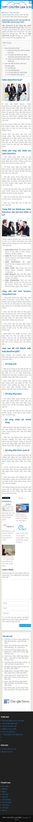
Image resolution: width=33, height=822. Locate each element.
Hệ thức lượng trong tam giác (13, 721)
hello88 (3, 775)
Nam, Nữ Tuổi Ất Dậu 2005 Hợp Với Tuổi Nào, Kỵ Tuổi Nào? (16, 646)
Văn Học (5, 808)
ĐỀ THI (4, 789)
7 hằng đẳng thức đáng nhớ (12, 734)
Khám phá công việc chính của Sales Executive (19, 51)
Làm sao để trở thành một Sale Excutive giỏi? (15, 65)
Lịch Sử (5, 797)
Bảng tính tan (7, 752)
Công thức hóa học (9, 749)
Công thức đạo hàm (9, 726)
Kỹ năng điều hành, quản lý (16, 74)
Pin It (21, 498)
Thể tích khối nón (8, 732)
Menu (31, 2)
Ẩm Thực (5, 786)
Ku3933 (3, 760)
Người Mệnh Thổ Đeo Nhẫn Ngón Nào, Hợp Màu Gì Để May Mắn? (16, 672)
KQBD (3, 756)
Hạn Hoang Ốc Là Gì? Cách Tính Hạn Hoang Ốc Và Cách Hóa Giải (16, 688)
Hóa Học (5, 794)
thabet (4, 740)
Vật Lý (4, 810)
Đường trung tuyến (9, 729)
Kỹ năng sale (12, 68)
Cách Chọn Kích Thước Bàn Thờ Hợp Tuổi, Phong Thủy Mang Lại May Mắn (16, 677)
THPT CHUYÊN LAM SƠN (11, 817)
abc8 (2, 771)
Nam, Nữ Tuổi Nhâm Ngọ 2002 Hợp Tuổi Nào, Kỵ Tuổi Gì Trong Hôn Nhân (16, 683)
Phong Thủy (6, 802)
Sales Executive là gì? (12, 48)
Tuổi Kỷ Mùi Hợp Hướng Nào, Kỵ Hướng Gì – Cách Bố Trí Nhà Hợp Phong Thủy (16, 652)
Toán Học (5, 805)
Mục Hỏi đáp (6, 800)
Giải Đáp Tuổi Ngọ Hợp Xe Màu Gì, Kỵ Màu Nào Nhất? (16, 667)
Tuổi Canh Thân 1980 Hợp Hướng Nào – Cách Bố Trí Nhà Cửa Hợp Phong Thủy (16, 658)
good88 (3, 764)
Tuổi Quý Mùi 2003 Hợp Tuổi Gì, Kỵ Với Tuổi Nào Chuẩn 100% (17, 663)
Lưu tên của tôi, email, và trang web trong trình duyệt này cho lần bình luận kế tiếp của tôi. (15, 619)
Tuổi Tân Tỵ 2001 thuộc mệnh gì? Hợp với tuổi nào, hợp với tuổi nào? (16, 641)
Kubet (4, 737)
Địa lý (4, 792)
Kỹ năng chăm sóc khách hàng (17, 72)
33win (3, 767)
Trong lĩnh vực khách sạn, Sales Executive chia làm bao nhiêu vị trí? (19, 56)
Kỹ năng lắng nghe (13, 70)
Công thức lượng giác (10, 723)
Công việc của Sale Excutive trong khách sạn (18, 60)
